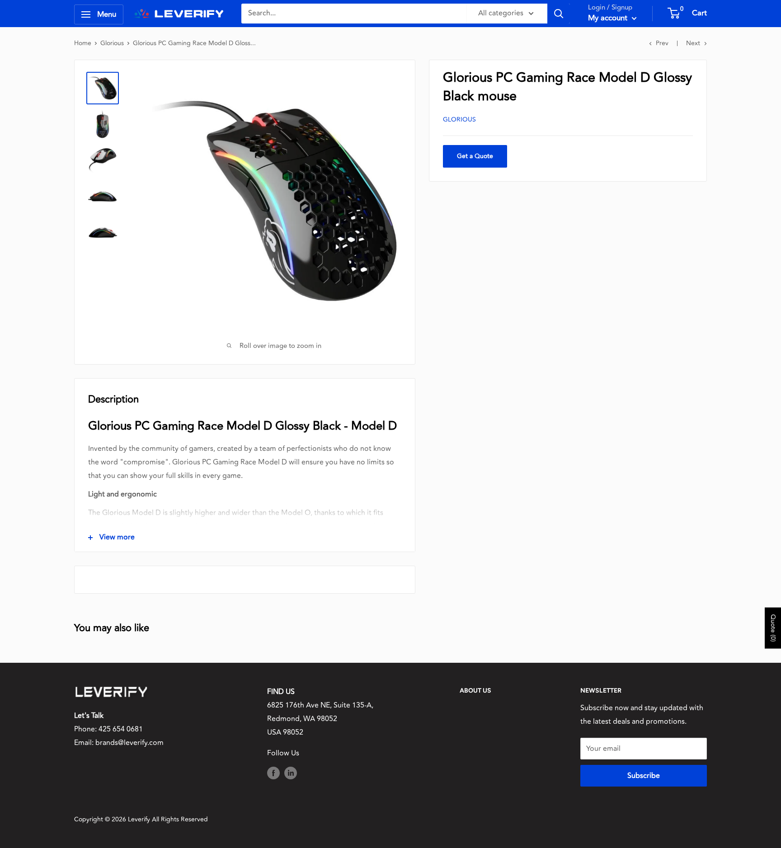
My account (609, 18)
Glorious (112, 43)
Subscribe (643, 775)
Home (82, 43)
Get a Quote (475, 156)
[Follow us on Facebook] (273, 772)
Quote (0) (773, 628)
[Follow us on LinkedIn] (290, 772)
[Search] (558, 13)
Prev (662, 43)
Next (693, 43)
